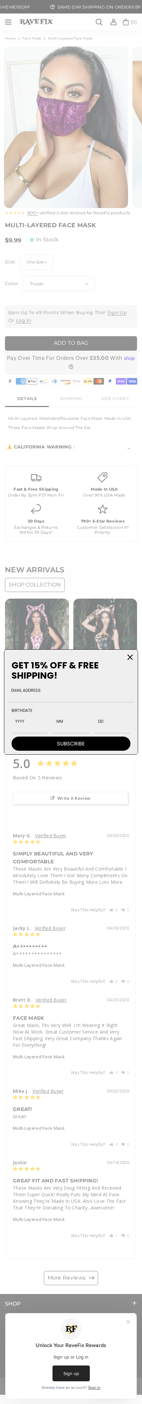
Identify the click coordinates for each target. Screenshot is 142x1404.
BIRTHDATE (22, 710)
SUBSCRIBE (71, 743)
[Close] (130, 657)
